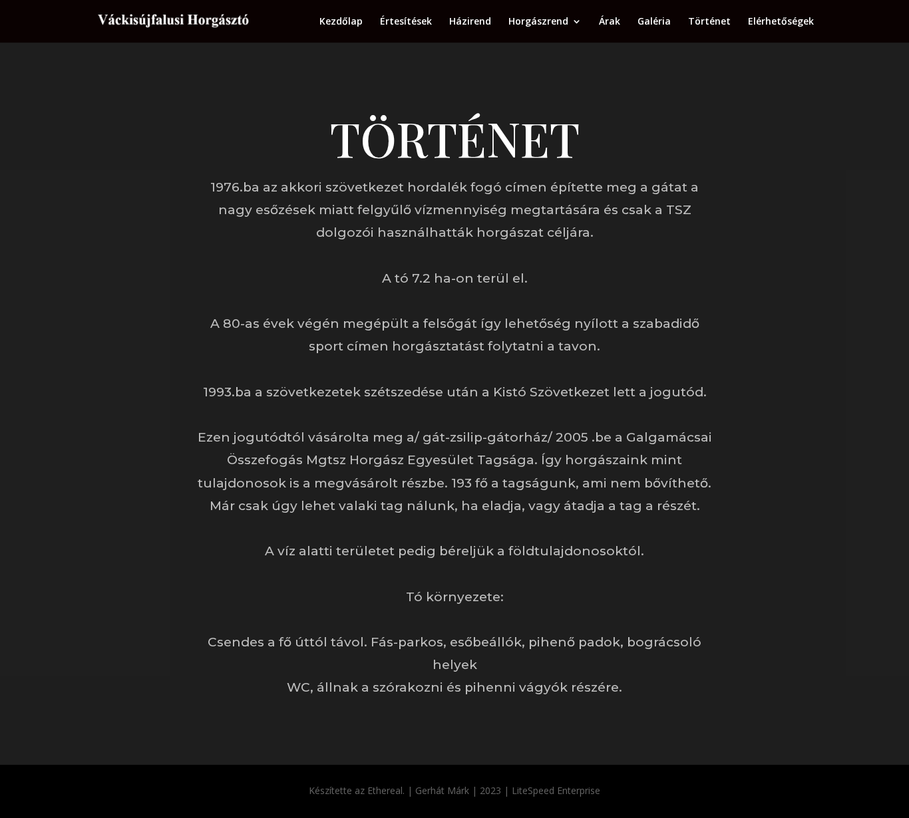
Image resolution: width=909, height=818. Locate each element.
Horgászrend (538, 22)
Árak (609, 22)
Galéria (654, 22)
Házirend (470, 22)
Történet (709, 22)
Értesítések (406, 22)
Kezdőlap (341, 22)
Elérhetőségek (781, 22)
